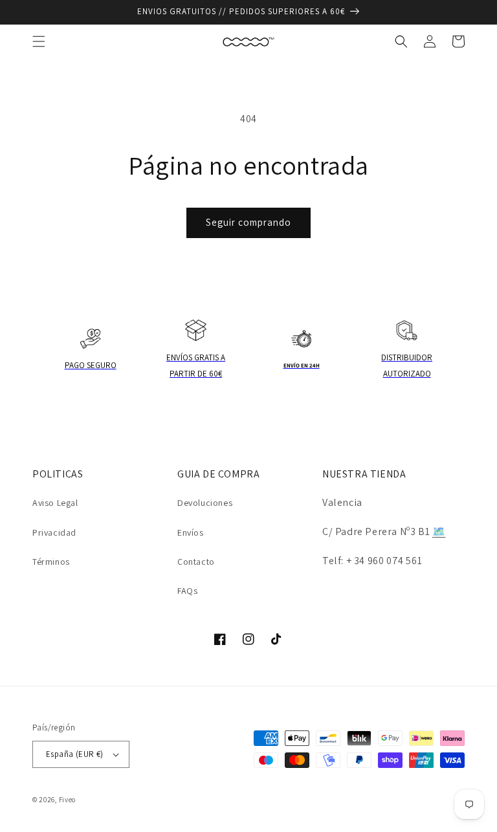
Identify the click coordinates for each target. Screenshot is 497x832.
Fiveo (67, 799)
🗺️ (439, 531)
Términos (51, 561)
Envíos (190, 532)
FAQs (187, 591)
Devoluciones (204, 503)
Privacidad (54, 532)
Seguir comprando (248, 222)
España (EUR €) (75, 754)
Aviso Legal (55, 503)
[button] (39, 41)
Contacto (196, 561)
